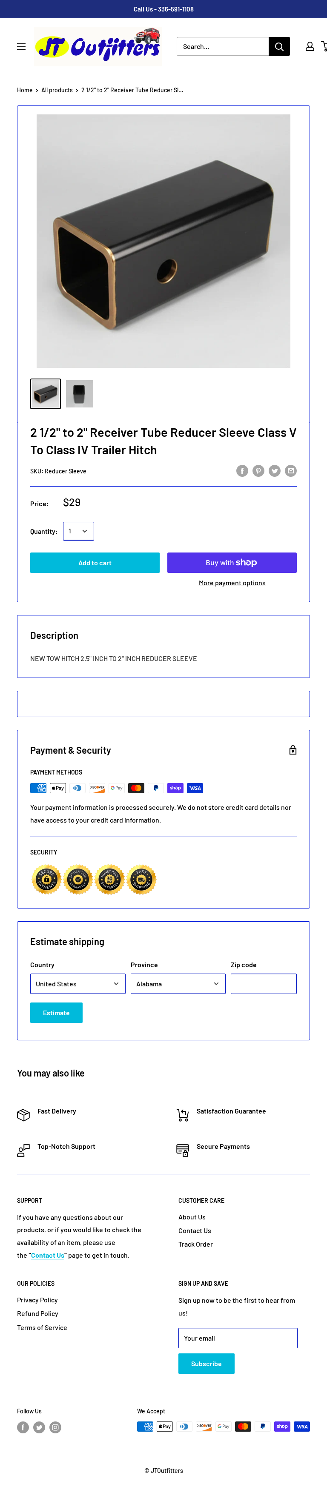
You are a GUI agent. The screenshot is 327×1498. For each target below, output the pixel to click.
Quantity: (44, 531)
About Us (192, 1217)
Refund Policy (37, 1313)
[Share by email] (291, 470)
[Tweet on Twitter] (275, 470)
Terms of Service (42, 1327)
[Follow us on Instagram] (55, 1427)
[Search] (279, 46)
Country (42, 964)
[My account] (310, 46)
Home (25, 90)
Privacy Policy (37, 1300)
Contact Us (194, 1230)
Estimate (56, 1012)
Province (144, 964)
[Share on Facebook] (242, 470)
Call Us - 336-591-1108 (164, 9)
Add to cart (95, 562)
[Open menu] (21, 46)
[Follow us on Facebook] (23, 1427)
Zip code (244, 964)
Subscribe (206, 1363)
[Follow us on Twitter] (39, 1427)
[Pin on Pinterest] (258, 470)
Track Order (195, 1244)
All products (57, 90)
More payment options (232, 582)
